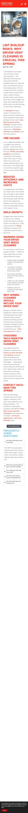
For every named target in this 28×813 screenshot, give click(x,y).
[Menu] (25, 3)
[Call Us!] (22, 3)
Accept (4, 810)
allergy (18, 226)
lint (22, 118)
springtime (10, 111)
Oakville (17, 132)
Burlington (17, 129)
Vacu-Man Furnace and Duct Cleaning (14, 122)
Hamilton (7, 132)
